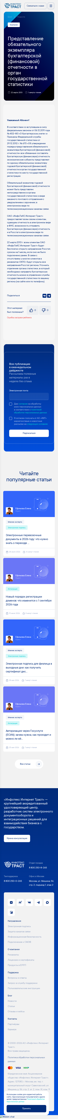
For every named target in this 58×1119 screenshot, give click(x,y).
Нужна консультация (17, 838)
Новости (21, 17)
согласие (23, 404)
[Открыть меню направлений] (51, 6)
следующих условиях (37, 424)
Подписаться (29, 433)
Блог (10, 17)
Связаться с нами (35, 6)
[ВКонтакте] (44, 296)
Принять (26, 1108)
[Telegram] (49, 296)
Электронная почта (18, 391)
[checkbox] (10, 404)
